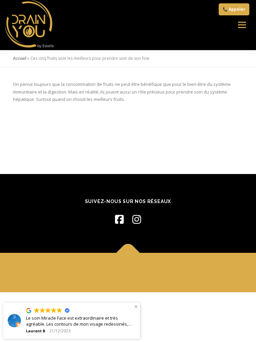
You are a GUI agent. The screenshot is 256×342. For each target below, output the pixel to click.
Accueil (19, 58)
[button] (136, 306)
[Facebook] (119, 219)
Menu (242, 25)
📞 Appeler (234, 9)
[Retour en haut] (128, 253)
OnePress (197, 268)
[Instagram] (136, 219)
